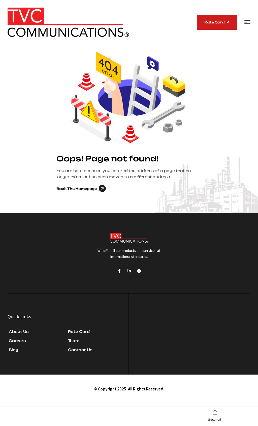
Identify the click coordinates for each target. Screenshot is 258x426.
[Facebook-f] (119, 271)
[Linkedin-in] (129, 271)
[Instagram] (139, 271)
